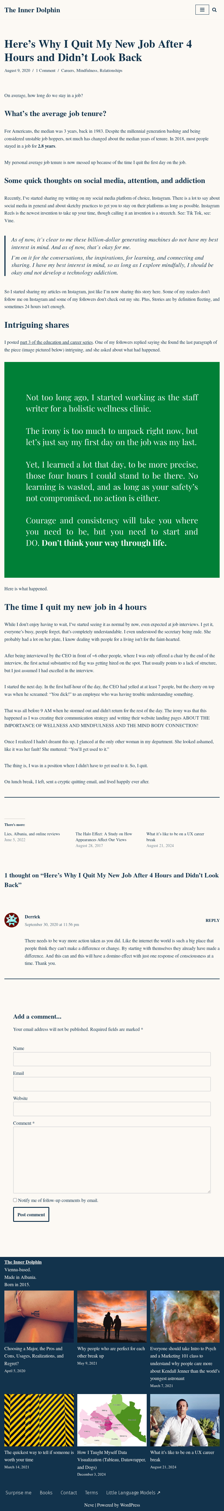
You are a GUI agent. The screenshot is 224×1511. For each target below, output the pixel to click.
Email (18, 1073)
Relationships (111, 70)
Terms (91, 1493)
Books (46, 1493)
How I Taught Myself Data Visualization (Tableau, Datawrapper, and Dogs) (111, 1459)
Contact (69, 1493)
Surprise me (19, 1493)
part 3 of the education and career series (56, 342)
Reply (213, 920)
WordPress (130, 1505)
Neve (89, 1505)
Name (18, 1048)
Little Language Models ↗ (133, 1493)
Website (20, 1098)
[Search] (214, 9)
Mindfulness (86, 70)
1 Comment (45, 70)
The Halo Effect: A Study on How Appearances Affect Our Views (104, 836)
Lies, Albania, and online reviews (32, 833)
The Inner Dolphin (23, 1261)
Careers (67, 70)
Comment (24, 1123)
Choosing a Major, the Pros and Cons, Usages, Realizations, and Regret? (34, 1355)
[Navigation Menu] (202, 10)
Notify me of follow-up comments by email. (58, 1200)
